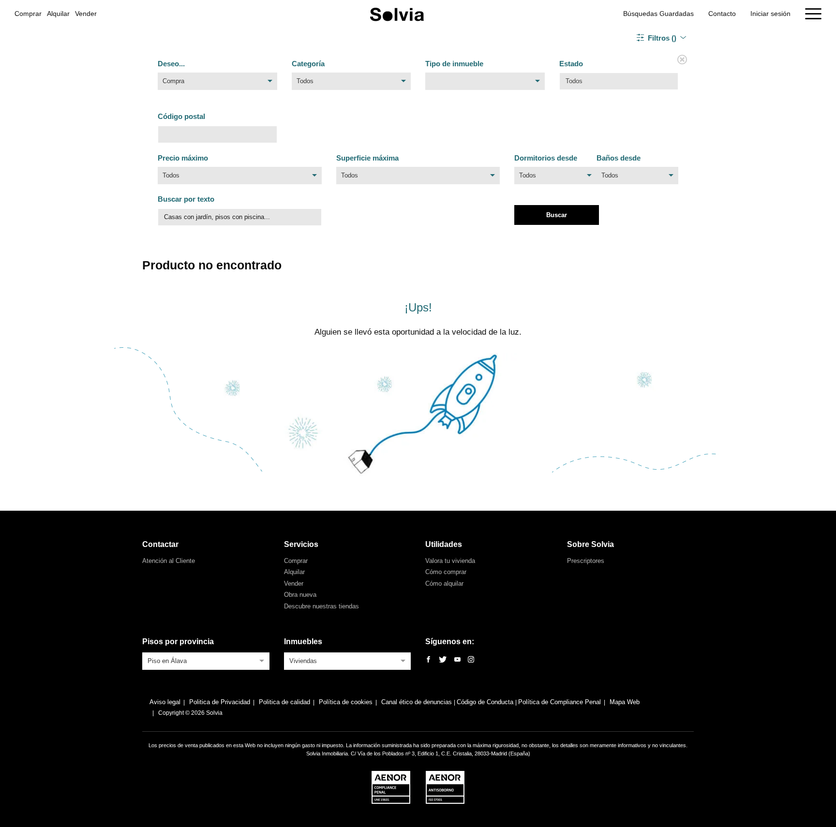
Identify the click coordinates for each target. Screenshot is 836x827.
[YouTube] (457, 660)
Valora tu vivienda (450, 560)
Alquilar (58, 13)
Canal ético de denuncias (417, 702)
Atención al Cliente (168, 560)
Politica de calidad (284, 702)
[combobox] (217, 83)
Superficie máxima (367, 158)
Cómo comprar (445, 572)
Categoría (308, 63)
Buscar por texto (186, 199)
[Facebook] (428, 660)
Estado (571, 63)
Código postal (181, 116)
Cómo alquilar (444, 583)
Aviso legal (164, 702)
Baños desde (619, 158)
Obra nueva (300, 594)
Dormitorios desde (545, 158)
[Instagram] (471, 660)
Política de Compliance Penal (559, 702)
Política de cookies (346, 702)
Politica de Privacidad (219, 702)
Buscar (556, 215)
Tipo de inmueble (454, 63)
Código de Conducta (486, 702)
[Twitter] (443, 660)
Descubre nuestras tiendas (321, 606)
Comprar (28, 13)
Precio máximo (183, 158)
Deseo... (171, 63)
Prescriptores (585, 560)
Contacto (722, 13)
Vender (86, 13)
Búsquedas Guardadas (658, 13)
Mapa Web (625, 702)
